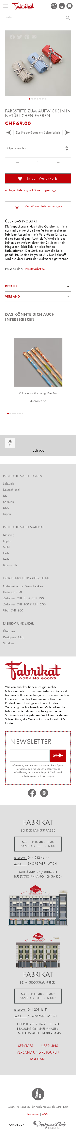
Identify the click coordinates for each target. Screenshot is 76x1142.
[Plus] (59, 162)
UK (5, 496)
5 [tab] (17, 413)
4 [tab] (15, 413)
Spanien (8, 502)
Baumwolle (10, 565)
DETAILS (11, 286)
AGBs (45, 1114)
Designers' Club (13, 637)
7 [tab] (22, 413)
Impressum (33, 1114)
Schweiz (8, 483)
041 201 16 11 (38, 1009)
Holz (6, 553)
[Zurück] (8, 132)
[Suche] (63, 18)
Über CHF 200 (13, 610)
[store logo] (23, 6)
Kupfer (7, 541)
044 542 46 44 (38, 857)
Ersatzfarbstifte (35, 269)
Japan (7, 514)
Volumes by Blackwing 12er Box (38, 393)
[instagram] (44, 793)
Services (8, 643)
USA (6, 508)
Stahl (6, 547)
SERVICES (54, 5)
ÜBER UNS (49, 1045)
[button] (29, 99)
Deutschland (11, 490)
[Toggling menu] (5, 5)
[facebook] (32, 793)
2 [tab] (10, 413)
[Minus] (17, 162)
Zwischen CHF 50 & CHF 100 (23, 598)
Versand (12, 296)
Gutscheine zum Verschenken (23, 586)
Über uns (9, 631)
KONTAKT (38, 1058)
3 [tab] (13, 413)
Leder (7, 559)
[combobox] (38, 17)
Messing (8, 535)
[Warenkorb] (69, 5)
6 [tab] (20, 413)
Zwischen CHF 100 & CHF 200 (24, 604)
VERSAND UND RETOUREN (38, 1052)
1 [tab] (8, 413)
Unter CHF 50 (12, 592)
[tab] (38, 286)
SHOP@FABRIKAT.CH (42, 863)
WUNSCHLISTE (62, 5)
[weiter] (67, 132)
